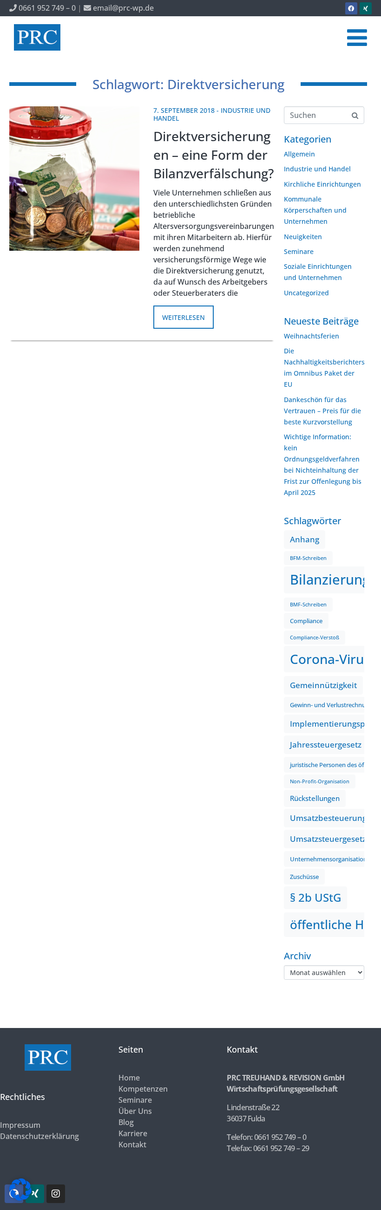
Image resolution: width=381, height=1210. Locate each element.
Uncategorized (306, 292)
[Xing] (366, 8)
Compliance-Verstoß (314, 637)
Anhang (304, 539)
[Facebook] (351, 8)
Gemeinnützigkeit (323, 685)
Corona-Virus (330, 659)
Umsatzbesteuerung (328, 818)
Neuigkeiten (303, 236)
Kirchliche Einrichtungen (322, 184)
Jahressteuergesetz (325, 744)
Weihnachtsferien (311, 336)
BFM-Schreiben (308, 558)
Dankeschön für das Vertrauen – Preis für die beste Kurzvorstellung (322, 410)
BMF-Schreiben (308, 604)
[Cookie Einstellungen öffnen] (20, 1198)
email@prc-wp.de (122, 8)
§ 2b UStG (315, 897)
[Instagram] (55, 1193)
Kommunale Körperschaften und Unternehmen (315, 210)
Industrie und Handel (317, 168)
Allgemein (299, 154)
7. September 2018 (184, 110)
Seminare (299, 251)
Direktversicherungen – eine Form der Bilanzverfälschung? (213, 154)
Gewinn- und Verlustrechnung (331, 705)
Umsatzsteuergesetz (328, 838)
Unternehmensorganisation (328, 859)
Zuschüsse (304, 876)
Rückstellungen (315, 798)
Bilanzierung (330, 579)
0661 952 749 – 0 (46, 8)
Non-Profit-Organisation (319, 781)
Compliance (306, 621)
